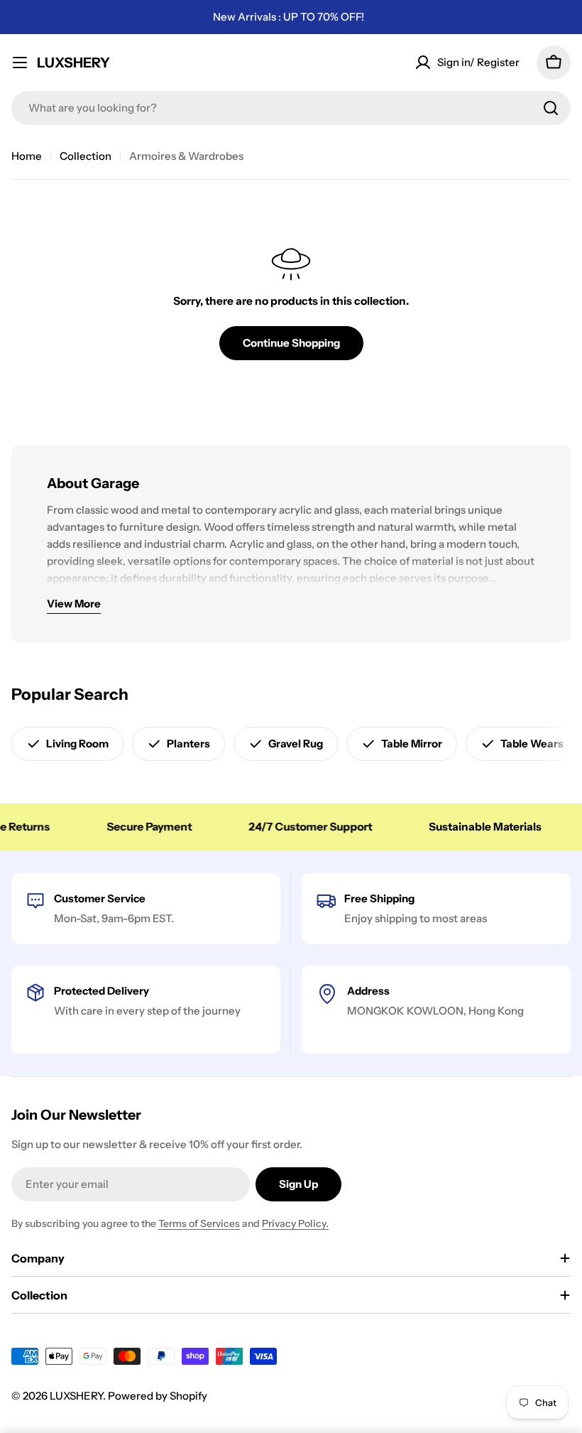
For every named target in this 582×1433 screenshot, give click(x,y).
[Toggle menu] (19, 62)
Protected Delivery (101, 990)
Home (26, 156)
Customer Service (100, 898)
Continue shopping (291, 343)
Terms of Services (199, 1223)
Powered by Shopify (157, 1395)
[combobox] (291, 108)
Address (368, 990)
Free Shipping (379, 898)
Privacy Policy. (295, 1223)
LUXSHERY (73, 62)
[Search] (550, 108)
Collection (85, 156)
